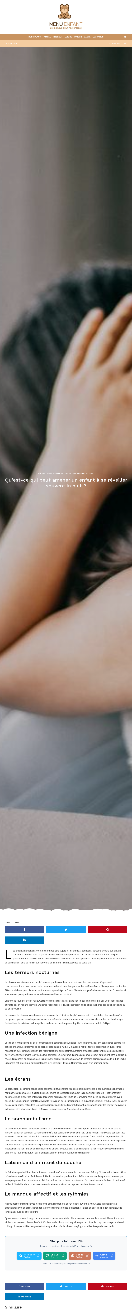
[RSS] (125, 43)
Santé (87, 37)
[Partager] (24, 929)
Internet (57, 37)
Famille (47, 37)
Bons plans (34, 37)
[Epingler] (107, 929)
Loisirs (68, 37)
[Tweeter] (65, 929)
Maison (78, 37)
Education (98, 37)
